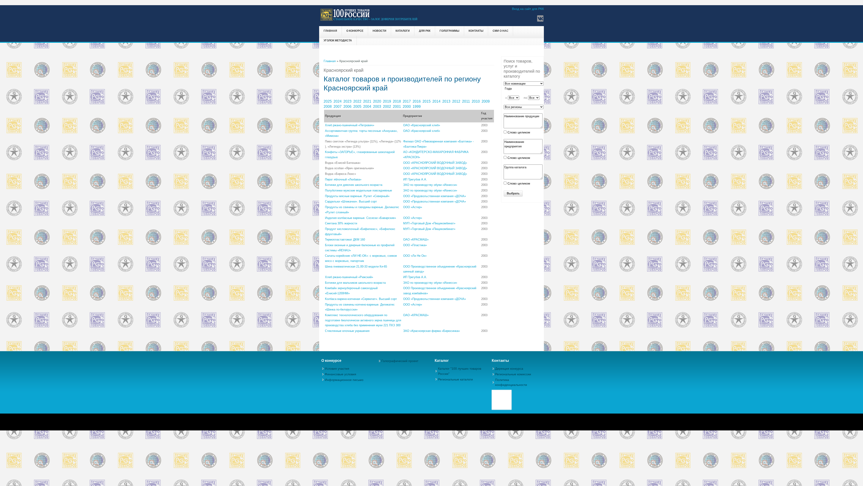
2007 (338, 106)
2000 (407, 106)
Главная (330, 30)
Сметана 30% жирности (341, 223)
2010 (476, 101)
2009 (486, 101)
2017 (407, 101)
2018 (397, 101)
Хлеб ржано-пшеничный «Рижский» (349, 277)
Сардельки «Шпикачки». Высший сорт (351, 201)
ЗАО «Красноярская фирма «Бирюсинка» (431, 331)
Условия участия (337, 368)
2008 (328, 106)
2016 (417, 101)
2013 (446, 101)
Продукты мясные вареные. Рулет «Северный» (357, 196)
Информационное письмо (344, 380)
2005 (357, 106)
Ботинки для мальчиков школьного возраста (355, 282)
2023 (347, 101)
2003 (377, 106)
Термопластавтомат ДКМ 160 (345, 239)
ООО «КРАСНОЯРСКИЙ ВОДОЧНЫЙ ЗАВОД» (435, 162)
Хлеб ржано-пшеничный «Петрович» (349, 125)
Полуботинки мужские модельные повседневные (358, 190)
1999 (417, 106)
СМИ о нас (500, 30)
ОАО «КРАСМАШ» (416, 239)
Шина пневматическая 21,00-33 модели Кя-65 (356, 266)
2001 (397, 106)
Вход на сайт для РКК (528, 9)
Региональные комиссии (513, 374)
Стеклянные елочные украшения (347, 331)
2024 (338, 101)
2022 (357, 101)
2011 (466, 101)
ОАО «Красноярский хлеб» (421, 125)
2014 (436, 101)
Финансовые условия (340, 374)
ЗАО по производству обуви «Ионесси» (430, 185)
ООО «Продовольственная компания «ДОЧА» (434, 196)
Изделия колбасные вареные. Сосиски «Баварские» (360, 218)
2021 (367, 101)
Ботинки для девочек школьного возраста (353, 185)
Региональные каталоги (455, 379)
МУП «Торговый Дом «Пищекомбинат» (429, 223)
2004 (367, 106)
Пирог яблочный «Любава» (343, 179)
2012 (456, 101)
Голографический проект (399, 361)
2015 (427, 101)
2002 (387, 106)
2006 (347, 106)
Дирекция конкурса (509, 368)
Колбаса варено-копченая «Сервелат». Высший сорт (361, 299)
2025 (328, 101)
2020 (377, 101)
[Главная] (369, 20)
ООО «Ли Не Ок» (415, 255)
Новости (379, 30)
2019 (387, 101)
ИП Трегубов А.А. (415, 179)
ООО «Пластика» (415, 245)
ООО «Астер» (412, 207)
